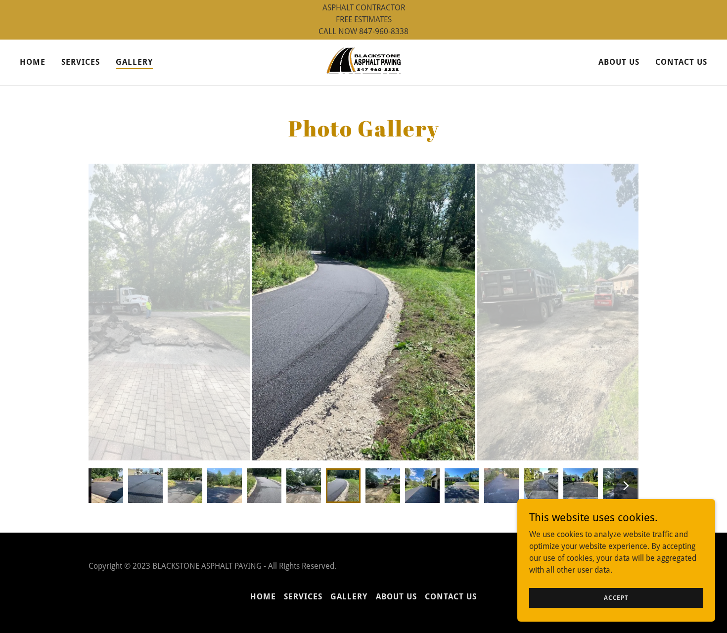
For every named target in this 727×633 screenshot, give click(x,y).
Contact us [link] (681, 62)
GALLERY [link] (134, 62)
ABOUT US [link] (618, 62)
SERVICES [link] (80, 62)
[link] (363, 61)
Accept (616, 597)
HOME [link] (32, 62)
